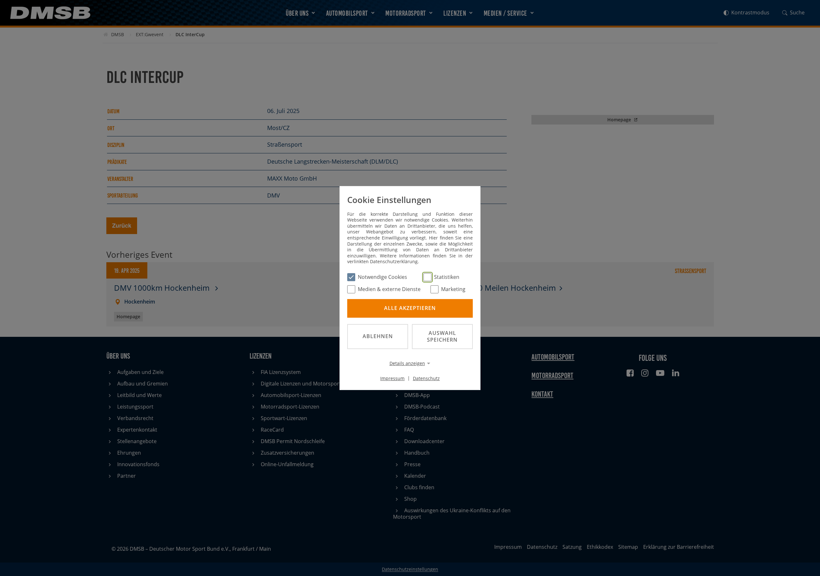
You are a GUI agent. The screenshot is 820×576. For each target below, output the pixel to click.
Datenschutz (426, 378)
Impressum (392, 378)
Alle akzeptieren (410, 308)
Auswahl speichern (442, 336)
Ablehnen (378, 336)
